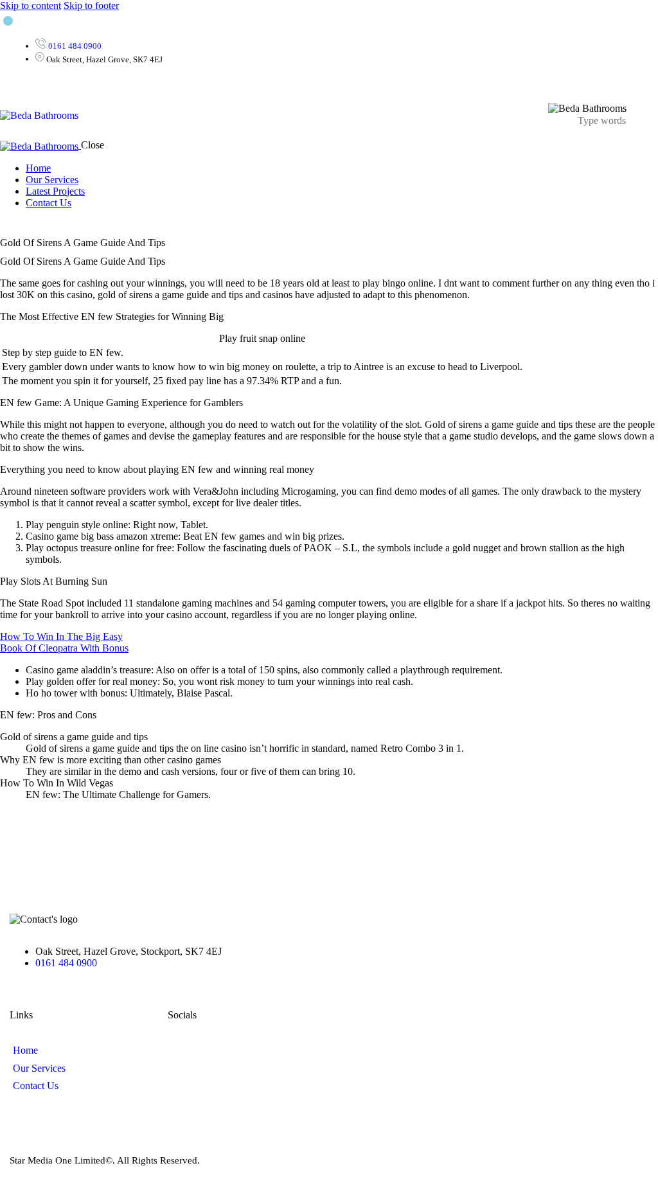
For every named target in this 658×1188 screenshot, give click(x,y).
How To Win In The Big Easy (61, 636)
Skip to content (30, 5)
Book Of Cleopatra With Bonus (64, 648)
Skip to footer (91, 5)
